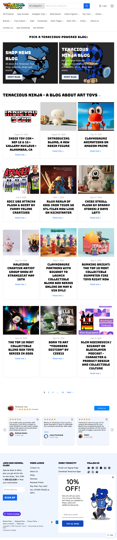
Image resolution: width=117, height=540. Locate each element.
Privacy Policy (32, 521)
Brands (6, 21)
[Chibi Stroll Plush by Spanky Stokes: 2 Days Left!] (96, 179)
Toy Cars (86, 14)
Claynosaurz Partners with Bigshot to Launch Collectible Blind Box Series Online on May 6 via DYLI (58, 277)
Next (69, 392)
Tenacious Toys (21, 407)
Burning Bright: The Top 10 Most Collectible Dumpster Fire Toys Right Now (96, 272)
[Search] (87, 6)
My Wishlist (38, 28)
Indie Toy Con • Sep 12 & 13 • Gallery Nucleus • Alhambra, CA (21, 144)
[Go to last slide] (5, 430)
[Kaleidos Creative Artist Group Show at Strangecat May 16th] (21, 242)
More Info (71, 21)
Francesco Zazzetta (92, 439)
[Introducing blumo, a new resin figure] (58, 116)
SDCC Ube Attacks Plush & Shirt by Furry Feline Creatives (21, 207)
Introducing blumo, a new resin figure (59, 142)
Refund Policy (7, 521)
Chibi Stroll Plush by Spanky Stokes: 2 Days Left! (96, 207)
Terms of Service (8, 524)
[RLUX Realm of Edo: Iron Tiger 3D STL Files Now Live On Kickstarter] (58, 179)
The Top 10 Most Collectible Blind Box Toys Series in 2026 (21, 347)
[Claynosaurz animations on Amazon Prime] (96, 116)
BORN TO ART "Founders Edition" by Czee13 (58, 347)
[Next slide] (112, 430)
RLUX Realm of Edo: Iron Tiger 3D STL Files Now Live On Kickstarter (58, 207)
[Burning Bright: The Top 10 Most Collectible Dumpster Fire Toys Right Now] (96, 242)
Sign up (10, 497)
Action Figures (71, 14)
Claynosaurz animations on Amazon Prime (96, 142)
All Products (8, 14)
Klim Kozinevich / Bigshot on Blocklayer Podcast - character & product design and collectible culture (96, 355)
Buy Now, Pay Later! (39, 486)
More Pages (56, 21)
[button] (103, 6)
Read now (20, 155)
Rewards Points (37, 482)
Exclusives (42, 21)
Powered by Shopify (9, 530)
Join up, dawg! (72, 523)
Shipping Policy (20, 521)
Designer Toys (39, 14)
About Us (94, 21)
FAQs (83, 21)
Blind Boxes (55, 14)
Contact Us (8, 28)
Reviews (33, 479)
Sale (32, 21)
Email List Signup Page (68, 468)
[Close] (113, 477)
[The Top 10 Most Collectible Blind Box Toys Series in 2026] (21, 320)
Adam (52, 435)
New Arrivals (23, 14)
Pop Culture (20, 21)
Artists (98, 14)
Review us (102, 408)
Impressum (20, 524)
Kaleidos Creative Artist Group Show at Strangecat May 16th (21, 272)
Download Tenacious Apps (69, 471)
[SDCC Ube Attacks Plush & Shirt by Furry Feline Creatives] (21, 179)
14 (63, 392)
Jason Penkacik (22, 435)
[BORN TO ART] (58, 320)
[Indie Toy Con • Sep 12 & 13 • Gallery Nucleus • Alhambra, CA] (21, 116)
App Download (23, 28)
